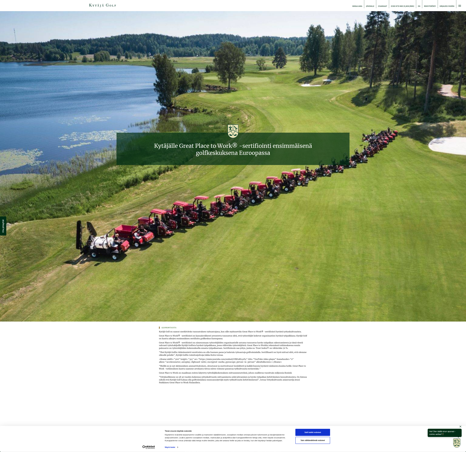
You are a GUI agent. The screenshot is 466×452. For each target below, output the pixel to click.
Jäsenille (370, 6)
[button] (3, 226)
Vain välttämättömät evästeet (313, 440)
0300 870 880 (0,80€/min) (402, 6)
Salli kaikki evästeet (312, 432)
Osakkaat (382, 6)
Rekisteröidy (430, 6)
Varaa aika (357, 6)
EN (419, 6)
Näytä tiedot (170, 447)
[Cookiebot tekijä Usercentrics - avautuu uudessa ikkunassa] (148, 447)
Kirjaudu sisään (447, 6)
